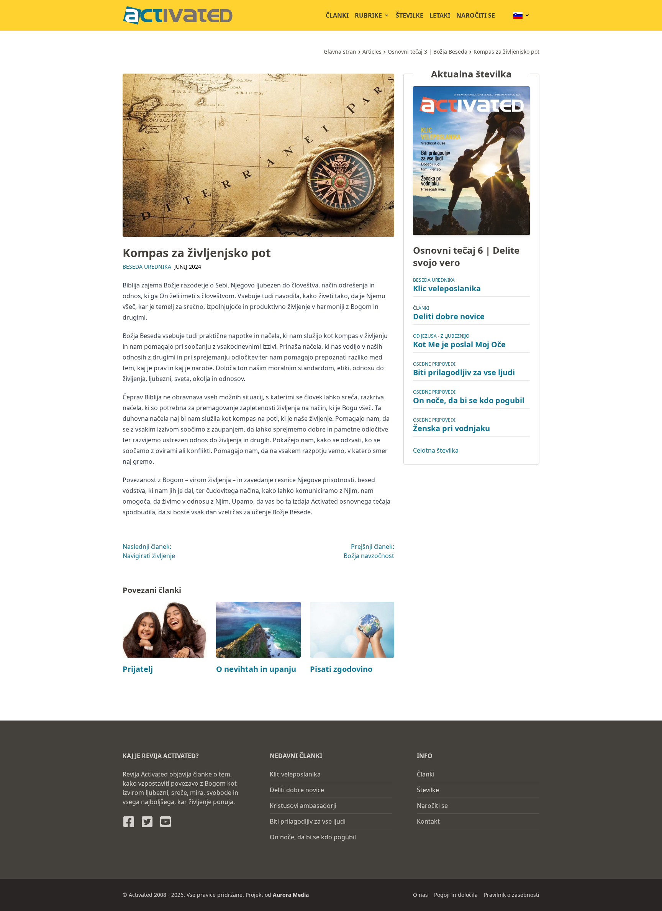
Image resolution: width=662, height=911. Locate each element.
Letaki (439, 15)
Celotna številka (436, 450)
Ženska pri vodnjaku (451, 428)
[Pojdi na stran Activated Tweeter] (147, 822)
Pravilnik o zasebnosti (511, 894)
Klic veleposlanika (447, 289)
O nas (420, 894)
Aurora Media (291, 894)
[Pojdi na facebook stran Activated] (129, 822)
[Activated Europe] (178, 15)
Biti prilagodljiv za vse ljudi (464, 373)
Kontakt (428, 821)
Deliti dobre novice (449, 317)
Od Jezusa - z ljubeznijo (441, 336)
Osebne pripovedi (434, 364)
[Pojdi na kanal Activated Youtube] (165, 822)
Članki (337, 15)
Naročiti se (475, 15)
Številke (409, 15)
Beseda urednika (147, 266)
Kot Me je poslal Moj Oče (459, 345)
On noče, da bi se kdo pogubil (468, 401)
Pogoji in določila (456, 894)
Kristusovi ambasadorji (303, 805)
